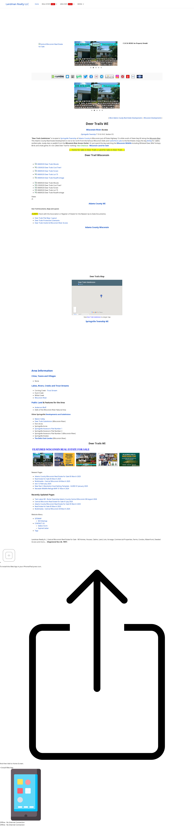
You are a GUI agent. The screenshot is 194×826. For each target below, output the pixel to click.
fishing (149, 141)
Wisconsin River (93, 129)
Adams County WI (97, 203)
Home (37, 4)
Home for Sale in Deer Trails (84, 150)
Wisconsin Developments (152, 118)
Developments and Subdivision (58, 414)
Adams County (84, 138)
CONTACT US (40, 523)
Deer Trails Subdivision (94, 317)
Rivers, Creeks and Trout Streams (53, 385)
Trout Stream (52, 390)
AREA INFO (66, 4)
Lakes (34, 385)
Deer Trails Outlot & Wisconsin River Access (51, 223)
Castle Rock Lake (115, 141)
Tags (36, 531)
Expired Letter (43, 528)
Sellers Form (42, 526)
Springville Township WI (97, 321)
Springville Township (88, 134)
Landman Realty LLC (17, 4)
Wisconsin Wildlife (124, 143)
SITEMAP (38, 518)
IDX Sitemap (42, 521)
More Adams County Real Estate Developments (125, 118)
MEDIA (79, 4)
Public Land (37, 402)
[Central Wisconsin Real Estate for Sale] (53, 55)
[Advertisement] (97, 23)
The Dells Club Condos (43, 438)
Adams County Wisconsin (97, 227)
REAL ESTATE (48, 4)
